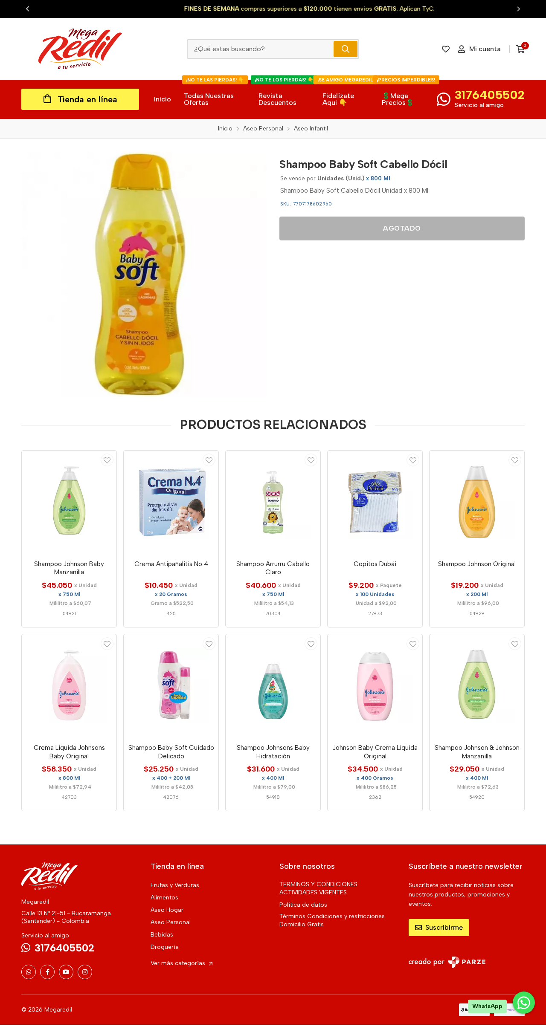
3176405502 (490, 95)
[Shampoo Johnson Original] (477, 502)
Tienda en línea (87, 99)
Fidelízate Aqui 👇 (345, 93)
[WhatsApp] (28, 972)
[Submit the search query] (345, 49)
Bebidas (162, 934)
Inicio (162, 99)
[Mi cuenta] (107, 460)
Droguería (165, 947)
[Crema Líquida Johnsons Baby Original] (69, 686)
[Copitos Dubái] (375, 502)
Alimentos (164, 897)
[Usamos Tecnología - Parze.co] (447, 962)
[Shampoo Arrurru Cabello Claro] (273, 502)
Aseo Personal (171, 922)
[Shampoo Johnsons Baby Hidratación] (273, 686)
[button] (27, 9)
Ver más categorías (179, 963)
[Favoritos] (446, 49)
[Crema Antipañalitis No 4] (171, 502)
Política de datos (303, 904)
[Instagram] (85, 972)
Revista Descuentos (284, 93)
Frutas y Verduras (175, 885)
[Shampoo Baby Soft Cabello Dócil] (144, 274)
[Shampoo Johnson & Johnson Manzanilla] (477, 686)
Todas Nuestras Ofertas (214, 93)
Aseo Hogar (167, 910)
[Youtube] (66, 972)
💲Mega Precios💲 (406, 93)
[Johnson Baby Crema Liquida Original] (375, 686)
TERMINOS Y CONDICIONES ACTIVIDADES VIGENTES (318, 888)
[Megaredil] (80, 49)
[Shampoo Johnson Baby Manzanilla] (69, 502)
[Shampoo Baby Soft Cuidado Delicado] (171, 686)
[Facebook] (47, 972)
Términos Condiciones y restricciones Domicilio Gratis (332, 920)
